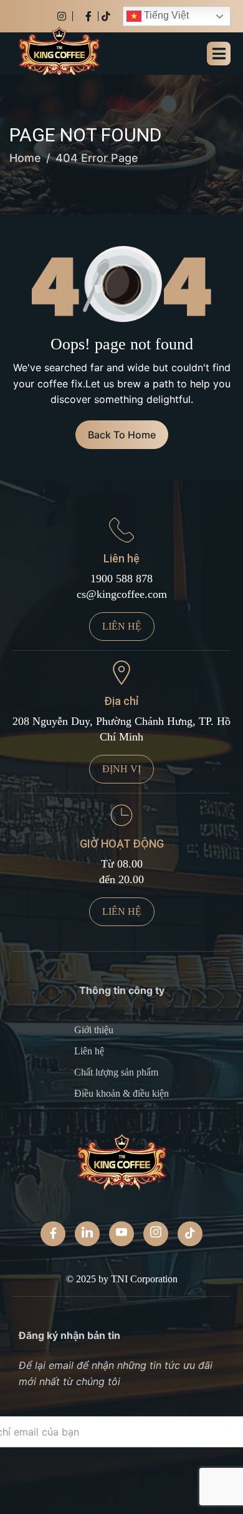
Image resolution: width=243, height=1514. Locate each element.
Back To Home (122, 434)
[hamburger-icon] (219, 53)
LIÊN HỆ (121, 626)
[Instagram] (65, 16)
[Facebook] (91, 16)
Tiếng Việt (165, 15)
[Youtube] (121, 1233)
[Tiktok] (106, 16)
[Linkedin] (87, 1233)
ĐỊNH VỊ (121, 769)
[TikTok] (190, 1233)
